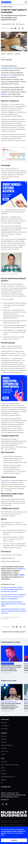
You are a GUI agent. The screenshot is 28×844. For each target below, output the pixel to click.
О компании (5, 725)
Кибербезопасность (8, 776)
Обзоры (3, 748)
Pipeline (4, 94)
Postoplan (5, 75)
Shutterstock (5, 618)
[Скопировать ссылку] (22, 28)
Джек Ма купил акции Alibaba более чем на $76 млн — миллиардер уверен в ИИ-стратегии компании (11, 706)
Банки (3, 767)
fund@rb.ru (21, 568)
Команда (4, 722)
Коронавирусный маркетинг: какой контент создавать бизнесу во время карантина (14, 611)
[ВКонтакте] (6, 804)
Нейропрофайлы (6, 745)
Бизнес (10, 6)
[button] (25, 2)
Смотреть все (5, 786)
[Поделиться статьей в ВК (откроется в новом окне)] (15, 28)
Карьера (4, 773)
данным (5, 480)
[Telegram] (2, 804)
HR (2, 782)
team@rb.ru (5, 799)
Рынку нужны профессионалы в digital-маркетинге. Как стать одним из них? (13, 603)
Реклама (4, 761)
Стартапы (17, 53)
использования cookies (9, 831)
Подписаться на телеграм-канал (13, 631)
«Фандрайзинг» (7, 68)
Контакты (4, 728)
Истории (4, 6)
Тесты (3, 754)
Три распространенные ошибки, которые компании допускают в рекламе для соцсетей (12, 589)
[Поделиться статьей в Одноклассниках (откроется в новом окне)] (19, 28)
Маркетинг (10, 53)
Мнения (3, 742)
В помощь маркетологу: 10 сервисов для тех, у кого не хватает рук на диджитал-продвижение (13, 596)
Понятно (14, 840)
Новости (4, 736)
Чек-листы (4, 751)
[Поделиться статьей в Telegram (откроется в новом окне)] (11, 28)
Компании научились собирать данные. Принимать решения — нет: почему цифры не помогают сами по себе (11, 668)
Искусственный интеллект (10, 764)
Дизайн (3, 779)
